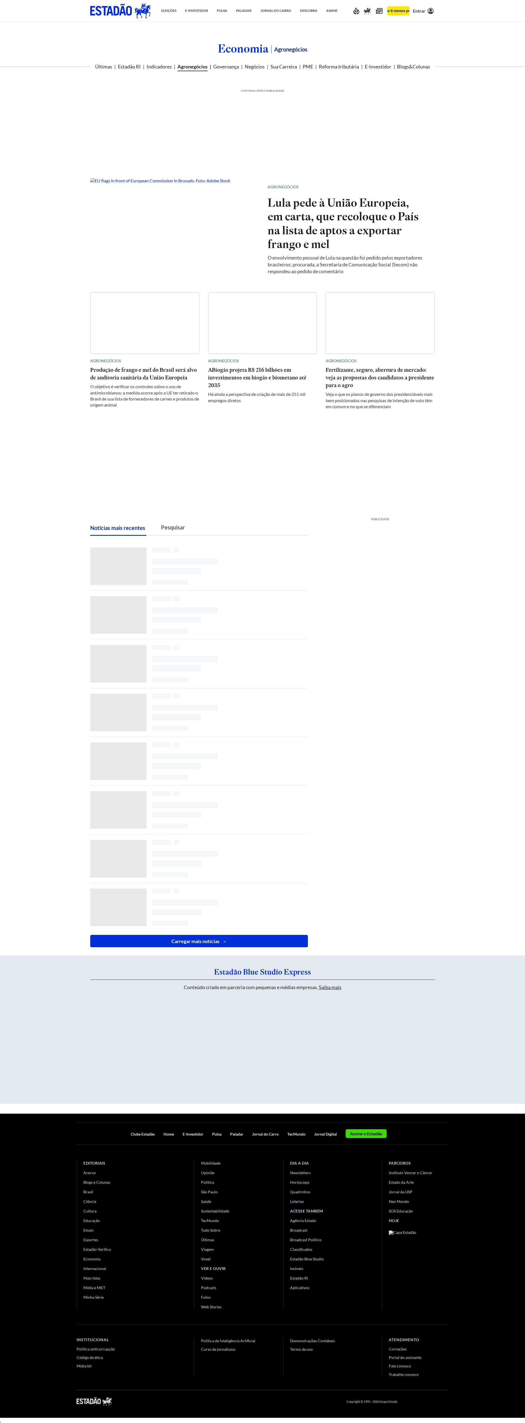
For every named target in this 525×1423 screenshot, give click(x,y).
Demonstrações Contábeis (312, 1340)
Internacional (94, 1268)
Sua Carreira (283, 66)
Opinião (208, 1172)
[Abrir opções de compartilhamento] (421, 187)
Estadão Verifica (97, 1249)
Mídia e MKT (94, 1287)
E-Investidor (378, 66)
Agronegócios (192, 66)
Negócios (255, 66)
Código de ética (90, 1357)
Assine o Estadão (366, 1133)
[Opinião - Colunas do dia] (367, 11)
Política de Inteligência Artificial (228, 1340)
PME (308, 66)
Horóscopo (299, 1182)
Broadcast (298, 1230)
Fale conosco (400, 1366)
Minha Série (93, 1297)
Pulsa (216, 1134)
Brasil (88, 1191)
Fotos (206, 1297)
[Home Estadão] (120, 10)
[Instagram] (433, 1401)
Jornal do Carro (265, 1134)
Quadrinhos (300, 1191)
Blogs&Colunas (413, 66)
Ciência (89, 1201)
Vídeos (207, 1278)
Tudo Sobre (210, 1230)
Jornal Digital (325, 1134)
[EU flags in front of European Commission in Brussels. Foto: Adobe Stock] (174, 229)
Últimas (103, 66)
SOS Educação (401, 1211)
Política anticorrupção (96, 1349)
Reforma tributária (339, 66)
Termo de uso (301, 1349)
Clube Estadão (143, 1134)
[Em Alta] (356, 11)
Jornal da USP (400, 1191)
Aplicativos (299, 1287)
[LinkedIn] (445, 1401)
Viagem (207, 1249)
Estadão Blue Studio (307, 1259)
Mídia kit (84, 1366)
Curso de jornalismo (218, 1349)
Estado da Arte (401, 1182)
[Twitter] (419, 1401)
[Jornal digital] (379, 11)
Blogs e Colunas (96, 1182)
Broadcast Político (306, 1239)
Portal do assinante (405, 1357)
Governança (226, 66)
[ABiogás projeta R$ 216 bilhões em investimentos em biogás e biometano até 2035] (262, 323)
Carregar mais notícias (195, 941)
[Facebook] (406, 1401)
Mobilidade (210, 1163)
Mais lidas (91, 1278)
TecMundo (296, 1134)
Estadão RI (129, 66)
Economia (243, 48)
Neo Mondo (399, 1201)
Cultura (90, 1211)
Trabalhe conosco (404, 1374)
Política (207, 1182)
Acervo (89, 1172)
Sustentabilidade (215, 1211)
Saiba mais (330, 987)
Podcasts (208, 1287)
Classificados (301, 1249)
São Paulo (209, 1191)
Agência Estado (303, 1220)
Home (169, 1134)
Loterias (297, 1201)
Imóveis (296, 1268)
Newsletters (300, 1172)
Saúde (206, 1201)
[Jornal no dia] (411, 1267)
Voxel (206, 1259)
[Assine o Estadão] (398, 11)
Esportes (90, 1239)
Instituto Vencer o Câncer (410, 1172)
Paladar (236, 1134)
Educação (91, 1220)
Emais (88, 1230)
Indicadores (159, 66)
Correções (398, 1349)
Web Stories (211, 1306)
